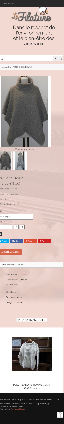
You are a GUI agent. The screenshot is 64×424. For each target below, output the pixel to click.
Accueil (5, 67)
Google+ (31, 241)
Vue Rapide (11, 354)
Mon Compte (7, 3)
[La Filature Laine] (31, 14)
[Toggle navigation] (2, 58)
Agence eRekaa (18, 409)
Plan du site (5, 399)
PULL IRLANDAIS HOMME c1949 (31, 384)
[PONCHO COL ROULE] (20, 160)
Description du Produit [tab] (14, 265)
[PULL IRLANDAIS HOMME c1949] (32, 354)
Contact (57, 399)
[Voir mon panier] (55, 59)
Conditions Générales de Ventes (38, 399)
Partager (17, 241)
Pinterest (45, 241)
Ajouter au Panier (54, 377)
